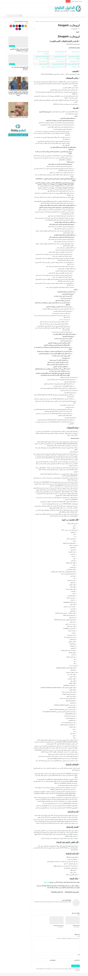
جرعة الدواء (75, 67)
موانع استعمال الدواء (59, 51)
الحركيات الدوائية (42, 61)
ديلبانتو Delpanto (76, 925)
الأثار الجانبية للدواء (60, 61)
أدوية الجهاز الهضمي (66, 21)
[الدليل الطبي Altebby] (68, 8)
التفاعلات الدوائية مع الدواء (58, 64)
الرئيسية (77, 21)
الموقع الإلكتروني (53, 960)
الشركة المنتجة (43, 64)
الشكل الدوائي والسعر (72, 64)
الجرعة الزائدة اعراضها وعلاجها (57, 67)
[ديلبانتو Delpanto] (73, 920)
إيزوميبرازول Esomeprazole (71, 892)
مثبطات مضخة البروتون (47, 21)
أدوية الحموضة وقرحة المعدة (57, 21)
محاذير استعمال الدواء (59, 56)
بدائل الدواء (44, 67)
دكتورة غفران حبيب (74, 28)
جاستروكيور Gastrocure (59, 925)
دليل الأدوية (73, 21)
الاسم (79, 954)
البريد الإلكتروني (77, 960)
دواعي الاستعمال (74, 61)
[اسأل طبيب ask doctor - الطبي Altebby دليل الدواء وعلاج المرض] (18, 130)
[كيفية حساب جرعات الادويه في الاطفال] (18, 109)
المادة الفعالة (47, 882)
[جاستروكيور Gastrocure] (56, 920)
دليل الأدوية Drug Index (56, 892)
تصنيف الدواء (75, 51)
